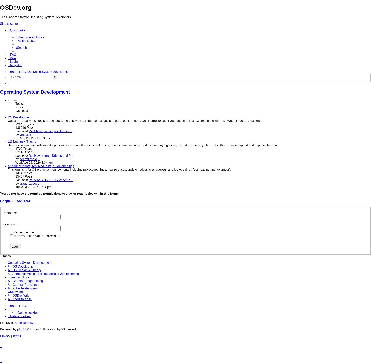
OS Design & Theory (22, 141)
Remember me (23, 232)
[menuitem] (29, 37)
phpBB (22, 329)
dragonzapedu (29, 183)
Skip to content (10, 23)
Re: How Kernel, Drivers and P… (51, 155)
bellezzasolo (28, 159)
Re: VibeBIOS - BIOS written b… (51, 180)
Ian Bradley (25, 322)
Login (5, 201)
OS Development (19, 117)
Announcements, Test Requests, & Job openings (41, 166)
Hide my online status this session (36, 235)
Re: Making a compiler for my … (50, 131)
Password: (10, 224)
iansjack (25, 134)
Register (22, 201)
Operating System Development (35, 92)
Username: (10, 213)
